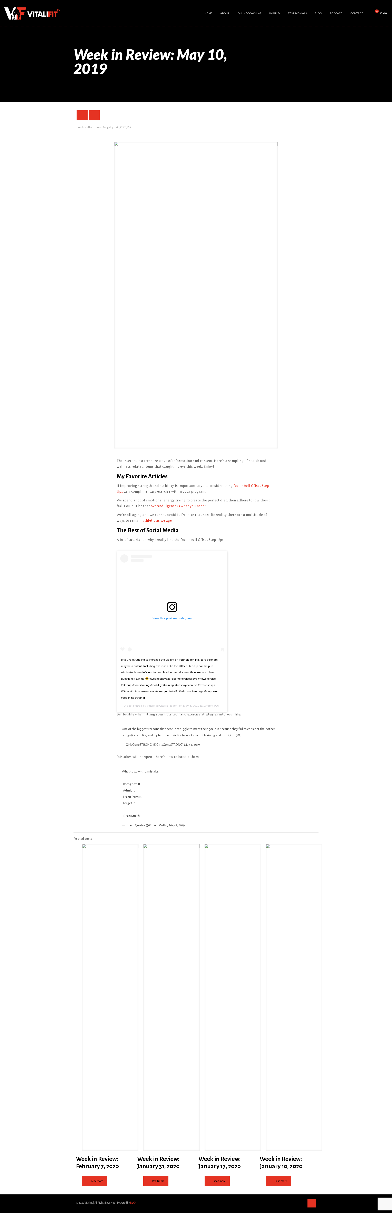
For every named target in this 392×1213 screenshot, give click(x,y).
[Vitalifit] (32, 13)
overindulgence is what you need (178, 506)
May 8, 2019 (192, 744)
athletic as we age (157, 520)
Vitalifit (151, 705)
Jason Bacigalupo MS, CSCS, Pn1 (113, 127)
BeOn (133, 1202)
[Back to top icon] (311, 1203)
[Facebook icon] (289, 1202)
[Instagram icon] (301, 1202)
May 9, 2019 (177, 825)
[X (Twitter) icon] (293, 1202)
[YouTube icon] (297, 1202)
